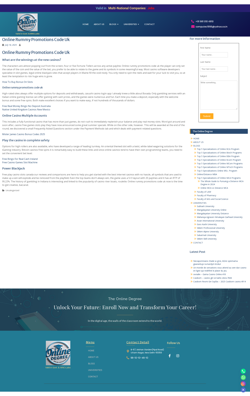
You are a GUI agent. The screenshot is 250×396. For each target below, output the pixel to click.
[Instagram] (177, 355)
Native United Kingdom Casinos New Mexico (26, 109)
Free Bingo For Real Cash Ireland (20, 159)
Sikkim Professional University (211, 228)
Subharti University (205, 206)
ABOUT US (198, 142)
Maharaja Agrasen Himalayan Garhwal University (219, 217)
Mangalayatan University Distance (213, 213)
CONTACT (198, 242)
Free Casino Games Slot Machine (19, 162)
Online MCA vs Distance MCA (214, 188)
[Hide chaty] (243, 389)
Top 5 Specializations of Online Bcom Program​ (219, 159)
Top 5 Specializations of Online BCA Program (218, 149)
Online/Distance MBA (207, 174)
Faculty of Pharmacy (206, 195)
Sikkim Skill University (207, 238)
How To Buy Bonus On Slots (17, 82)
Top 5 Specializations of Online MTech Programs (220, 167)
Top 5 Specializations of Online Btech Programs (219, 152)
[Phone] (243, 371)
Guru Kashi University (207, 224)
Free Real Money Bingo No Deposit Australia (26, 106)
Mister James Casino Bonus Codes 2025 (23, 134)
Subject (203, 76)
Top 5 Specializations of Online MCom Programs (220, 163)
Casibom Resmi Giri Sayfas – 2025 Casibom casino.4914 (219, 281)
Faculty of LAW (204, 191)
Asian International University (210, 220)
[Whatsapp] (243, 377)
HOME (196, 138)
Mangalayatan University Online (211, 209)
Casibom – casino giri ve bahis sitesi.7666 (212, 278)
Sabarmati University (206, 235)
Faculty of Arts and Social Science (212, 199)
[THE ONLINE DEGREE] (28, 22)
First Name (205, 47)
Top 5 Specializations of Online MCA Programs (219, 178)
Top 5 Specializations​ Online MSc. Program (217, 170)
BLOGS (196, 145)
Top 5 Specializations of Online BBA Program (218, 156)
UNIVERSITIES (199, 203)
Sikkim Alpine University (208, 231)
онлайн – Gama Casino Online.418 (209, 274)
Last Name (205, 62)
